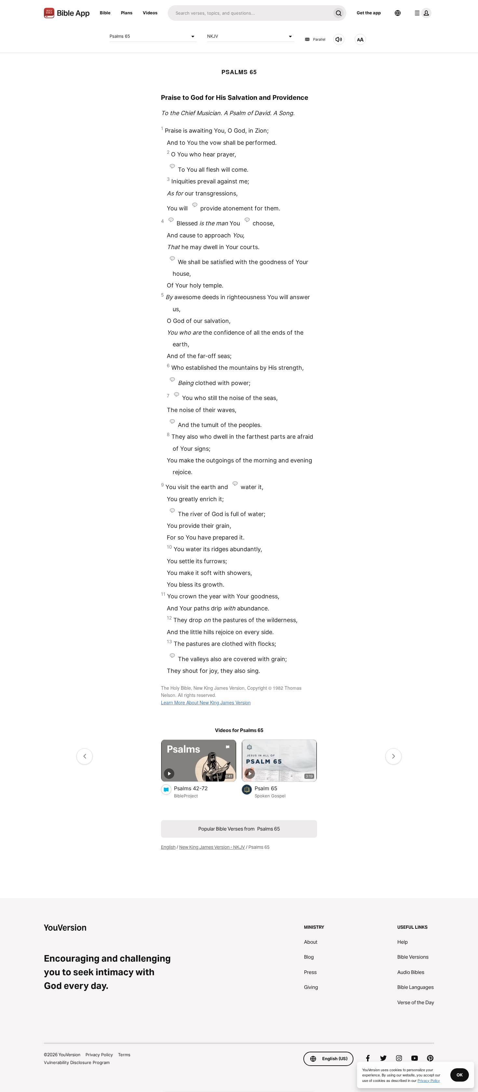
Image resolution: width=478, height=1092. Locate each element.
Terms (124, 1054)
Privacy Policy (99, 1054)
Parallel (319, 39)
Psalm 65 (272, 788)
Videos (150, 12)
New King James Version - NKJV (212, 847)
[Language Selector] (397, 13)
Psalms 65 (120, 36)
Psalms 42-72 (197, 788)
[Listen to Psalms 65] (338, 39)
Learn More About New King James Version (206, 702)
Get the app (369, 12)
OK (460, 1074)
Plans (126, 12)
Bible (105, 12)
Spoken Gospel (270, 795)
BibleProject (186, 795)
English (168, 847)
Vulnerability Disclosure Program (77, 1062)
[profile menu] (421, 13)
